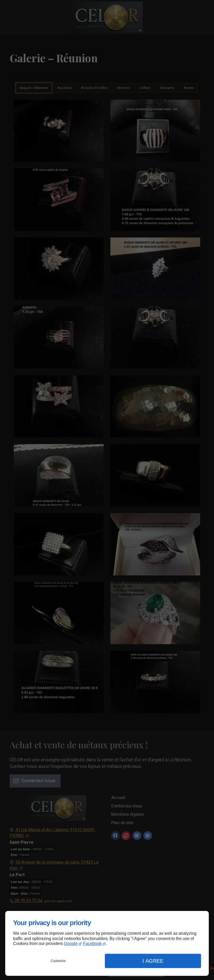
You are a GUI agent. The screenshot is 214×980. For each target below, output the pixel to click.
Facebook (92, 943)
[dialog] (107, 943)
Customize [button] (58, 961)
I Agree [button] (152, 961)
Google (71, 943)
